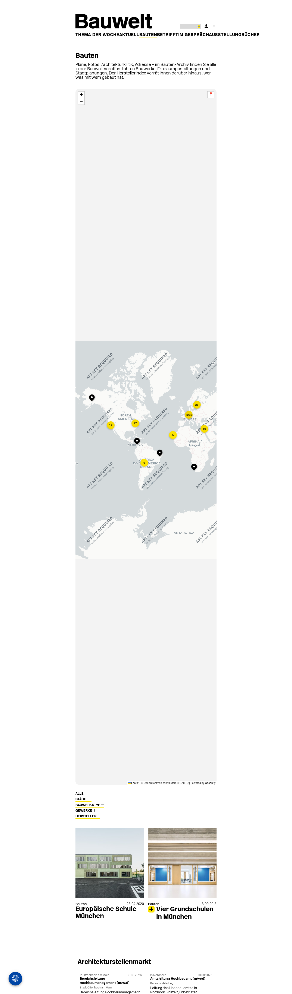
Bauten (148, 35)
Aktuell (129, 35)
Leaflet (135, 782)
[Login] (206, 26)
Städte (81, 799)
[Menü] (214, 26)
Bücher (251, 35)
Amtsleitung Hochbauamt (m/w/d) (177, 979)
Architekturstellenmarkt (114, 962)
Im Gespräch (193, 35)
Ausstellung (225, 35)
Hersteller (86, 816)
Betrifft (167, 35)
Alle (79, 794)
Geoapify (210, 782)
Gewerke (84, 810)
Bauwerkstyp (88, 805)
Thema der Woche (97, 35)
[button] (144, 463)
